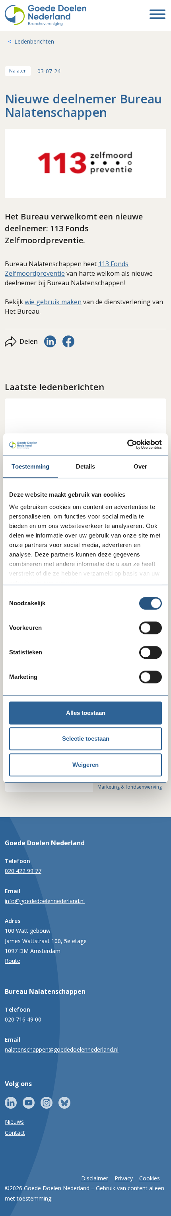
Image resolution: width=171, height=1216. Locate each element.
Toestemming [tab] (30, 466)
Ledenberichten (34, 41)
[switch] (150, 627)
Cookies (149, 1178)
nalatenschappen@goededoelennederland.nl (62, 1049)
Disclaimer (94, 1178)
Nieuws (14, 1121)
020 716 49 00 (23, 1019)
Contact (15, 1132)
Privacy (124, 1178)
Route (12, 960)
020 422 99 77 (23, 871)
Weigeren (85, 764)
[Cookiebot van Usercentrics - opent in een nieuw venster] (127, 444)
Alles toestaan (85, 712)
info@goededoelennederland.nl (45, 901)
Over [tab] (140, 466)
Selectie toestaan (85, 738)
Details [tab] (85, 466)
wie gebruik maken (53, 301)
